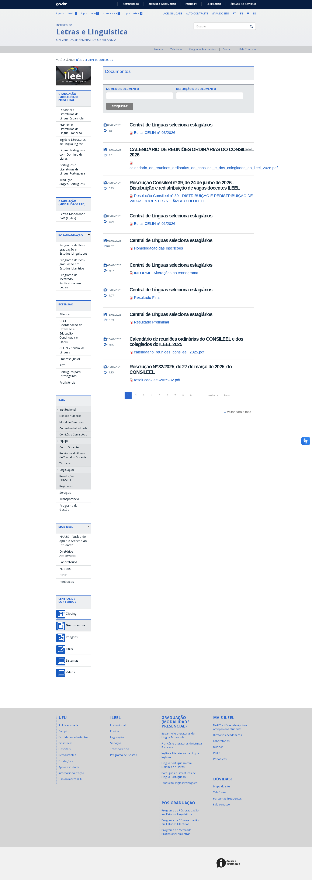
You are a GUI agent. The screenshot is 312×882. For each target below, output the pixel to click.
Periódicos (66, 582)
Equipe (64, 441)
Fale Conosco (247, 49)
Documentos (75, 625)
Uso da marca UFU (70, 779)
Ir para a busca (111, 13)
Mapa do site (220, 13)
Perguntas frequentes (227, 798)
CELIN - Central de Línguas (72, 350)
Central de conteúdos (67, 600)
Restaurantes (67, 755)
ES (254, 13)
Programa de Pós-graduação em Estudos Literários (72, 264)
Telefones (176, 49)
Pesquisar (119, 106)
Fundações (66, 761)
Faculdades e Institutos (73, 737)
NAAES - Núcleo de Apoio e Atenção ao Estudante (73, 541)
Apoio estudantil (69, 767)
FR (248, 13)
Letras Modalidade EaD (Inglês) (72, 216)
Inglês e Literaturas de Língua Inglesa (72, 142)
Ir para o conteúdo (66, 13)
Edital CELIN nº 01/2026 (154, 223)
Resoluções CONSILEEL (66, 478)
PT (234, 13)
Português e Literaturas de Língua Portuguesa (72, 169)
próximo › (212, 395)
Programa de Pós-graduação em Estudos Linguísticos (73, 249)
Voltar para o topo (238, 412)
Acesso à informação (162, 4)
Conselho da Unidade (73, 428)
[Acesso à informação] (228, 863)
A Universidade (68, 725)
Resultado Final (147, 297)
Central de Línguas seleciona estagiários (170, 125)
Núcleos (65, 569)
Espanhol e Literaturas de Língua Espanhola (71, 114)
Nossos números (70, 416)
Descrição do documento (196, 89)
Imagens (72, 637)
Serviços (158, 49)
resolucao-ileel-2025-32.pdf (157, 380)
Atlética (64, 314)
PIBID (63, 575)
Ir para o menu (89, 13)
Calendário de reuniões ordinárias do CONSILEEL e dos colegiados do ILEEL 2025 (186, 341)
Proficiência (67, 382)
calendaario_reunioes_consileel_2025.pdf (169, 352)
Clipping (71, 613)
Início (79, 59)
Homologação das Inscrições (158, 248)
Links (69, 648)
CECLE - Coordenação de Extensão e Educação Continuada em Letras (70, 331)
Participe (191, 4)
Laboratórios (68, 562)
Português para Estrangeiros (70, 374)
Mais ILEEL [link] (65, 526)
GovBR (60, 3)
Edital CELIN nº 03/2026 (154, 132)
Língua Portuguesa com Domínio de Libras (72, 154)
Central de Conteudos (99, 59)
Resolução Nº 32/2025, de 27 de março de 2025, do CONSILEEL (180, 369)
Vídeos (70, 672)
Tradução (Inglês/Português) (72, 182)
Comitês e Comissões (73, 434)
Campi (63, 731)
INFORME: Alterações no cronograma (166, 273)
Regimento (66, 486)
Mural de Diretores (71, 422)
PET (62, 365)
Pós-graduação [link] (70, 235)
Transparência (69, 499)
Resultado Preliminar (151, 322)
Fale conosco (221, 804)
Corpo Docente (69, 447)
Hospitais (65, 749)
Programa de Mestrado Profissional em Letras (70, 281)
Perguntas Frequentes (202, 49)
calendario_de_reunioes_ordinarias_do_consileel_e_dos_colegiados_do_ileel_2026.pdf (203, 168)
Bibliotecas (66, 743)
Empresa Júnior (69, 359)
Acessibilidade (172, 13)
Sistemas (72, 660)
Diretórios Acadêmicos (67, 553)
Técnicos (65, 463)
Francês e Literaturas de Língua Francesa (70, 129)
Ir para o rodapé (133, 13)
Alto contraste (197, 13)
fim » (227, 395)
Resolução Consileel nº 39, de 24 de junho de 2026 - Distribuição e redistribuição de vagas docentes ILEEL (184, 185)
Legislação (214, 4)
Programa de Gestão (68, 507)
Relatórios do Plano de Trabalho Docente (73, 455)
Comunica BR (131, 4)
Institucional (67, 409)
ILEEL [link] (61, 399)
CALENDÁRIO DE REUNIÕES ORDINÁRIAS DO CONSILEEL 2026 (191, 152)
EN (241, 13)
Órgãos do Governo (243, 4)
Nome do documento (122, 89)
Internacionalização (71, 773)
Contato (227, 49)
